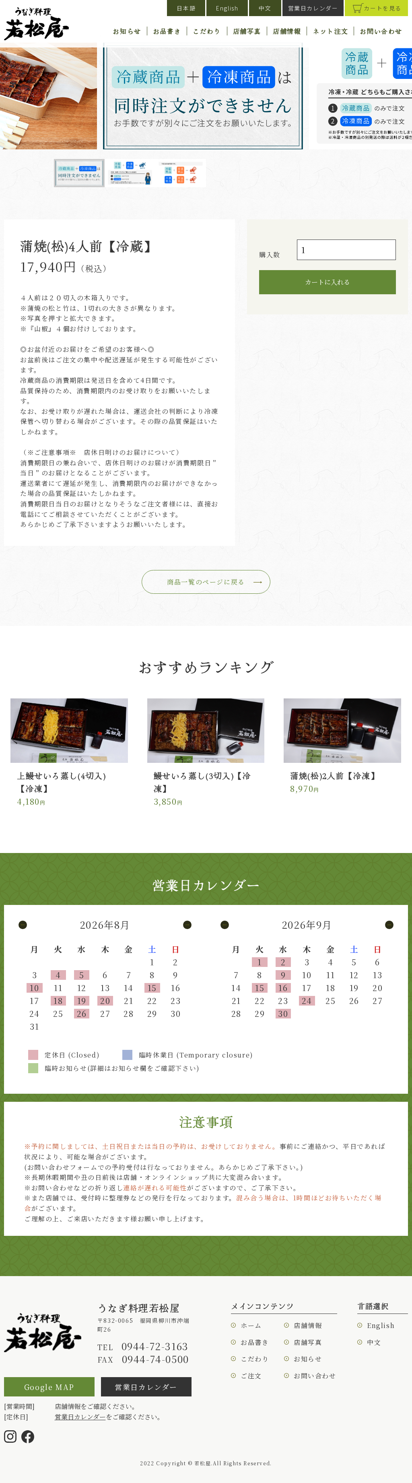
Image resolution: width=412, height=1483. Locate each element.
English (227, 8)
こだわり (207, 31)
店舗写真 (247, 31)
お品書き (167, 31)
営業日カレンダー (313, 8)
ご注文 (251, 1375)
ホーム (251, 1325)
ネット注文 (330, 31)
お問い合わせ (381, 31)
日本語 (186, 8)
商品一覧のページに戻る (206, 582)
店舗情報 (287, 31)
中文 (265, 8)
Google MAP (49, 1387)
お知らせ (127, 31)
